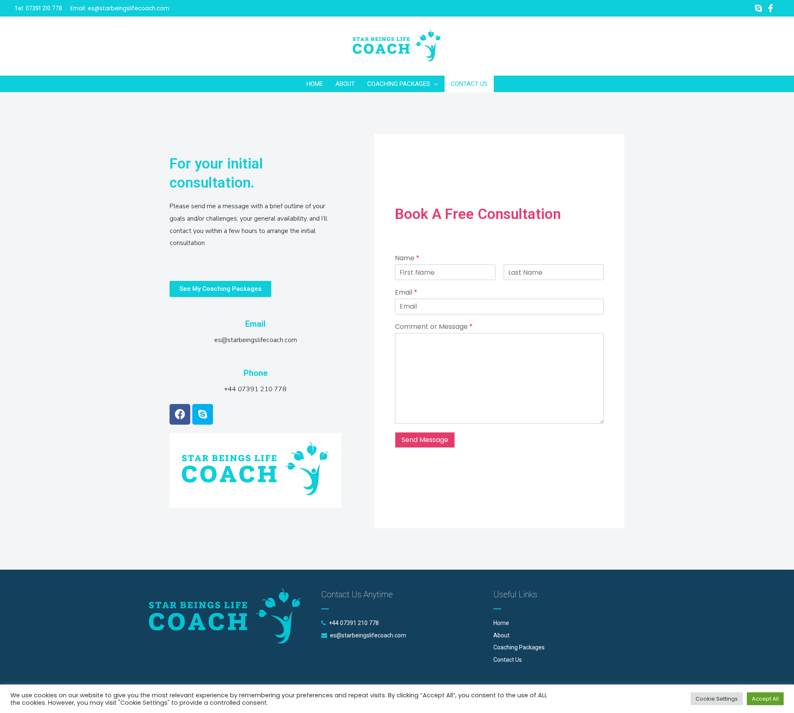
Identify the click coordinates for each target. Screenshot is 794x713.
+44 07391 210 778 (354, 623)
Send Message (425, 439)
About (501, 635)
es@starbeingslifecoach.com (128, 8)
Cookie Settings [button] (717, 699)
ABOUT (345, 84)
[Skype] (202, 414)
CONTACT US (469, 84)
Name (407, 258)
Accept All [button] (765, 699)
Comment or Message (434, 327)
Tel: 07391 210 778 (38, 8)
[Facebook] (180, 414)
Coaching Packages (519, 647)
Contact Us (507, 659)
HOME (314, 84)
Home (501, 623)
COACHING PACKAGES (398, 84)
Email (406, 292)
